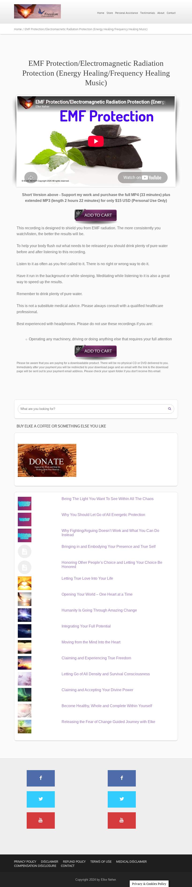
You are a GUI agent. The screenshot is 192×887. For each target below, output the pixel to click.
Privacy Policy (25, 861)
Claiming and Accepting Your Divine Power (97, 690)
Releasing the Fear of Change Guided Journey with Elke (108, 722)
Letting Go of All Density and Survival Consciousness (106, 674)
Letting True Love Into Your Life (87, 578)
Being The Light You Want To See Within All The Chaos (108, 499)
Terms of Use (100, 861)
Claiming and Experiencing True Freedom (96, 658)
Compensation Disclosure (35, 866)
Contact (171, 13)
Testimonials (147, 13)
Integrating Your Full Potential (86, 626)
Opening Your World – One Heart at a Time (97, 594)
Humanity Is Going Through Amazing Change (99, 610)
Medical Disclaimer (131, 861)
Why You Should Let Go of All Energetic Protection (103, 515)
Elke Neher (108, 879)
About (160, 13)
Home (100, 13)
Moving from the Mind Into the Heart (91, 642)
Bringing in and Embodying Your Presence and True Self (108, 547)
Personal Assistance (126, 13)
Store (110, 13)
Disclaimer (49, 861)
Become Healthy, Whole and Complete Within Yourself (107, 706)
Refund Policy (74, 861)
